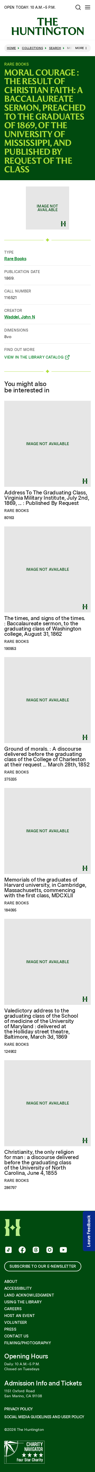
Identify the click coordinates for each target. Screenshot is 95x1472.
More (79, 48)
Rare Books (15, 258)
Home (11, 48)
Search (55, 48)
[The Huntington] (47, 26)
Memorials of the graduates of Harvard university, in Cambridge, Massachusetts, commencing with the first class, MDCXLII (45, 888)
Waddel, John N (19, 316)
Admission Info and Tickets (43, 1383)
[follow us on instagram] (49, 1250)
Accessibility (18, 1288)
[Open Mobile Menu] (87, 7)
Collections (32, 48)
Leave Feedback (88, 1231)
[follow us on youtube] (62, 1250)
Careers (13, 1309)
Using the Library (23, 1302)
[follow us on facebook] (21, 1250)
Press (10, 1329)
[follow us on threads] (35, 1250)
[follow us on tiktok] (8, 1250)
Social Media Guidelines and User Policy (44, 1417)
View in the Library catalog (34, 358)
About (10, 1281)
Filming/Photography (27, 1343)
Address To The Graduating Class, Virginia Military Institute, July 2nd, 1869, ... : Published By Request (46, 497)
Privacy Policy (18, 1409)
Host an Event (19, 1316)
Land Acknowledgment (29, 1295)
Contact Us (16, 1336)
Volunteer (15, 1322)
